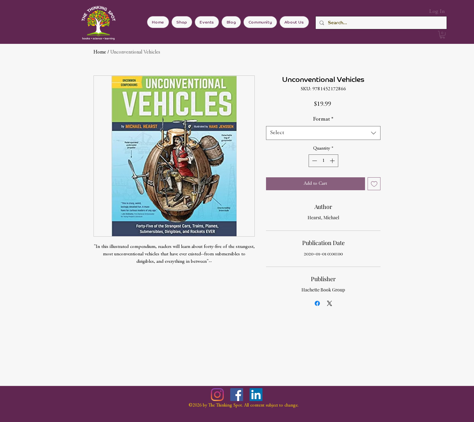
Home (100, 52)
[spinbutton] (323, 161)
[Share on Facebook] (317, 303)
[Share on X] (329, 303)
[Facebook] (236, 394)
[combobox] (323, 133)
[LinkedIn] (256, 394)
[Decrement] (314, 161)
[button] (442, 35)
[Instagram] (217, 394)
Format (323, 119)
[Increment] (333, 161)
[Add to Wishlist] (374, 184)
